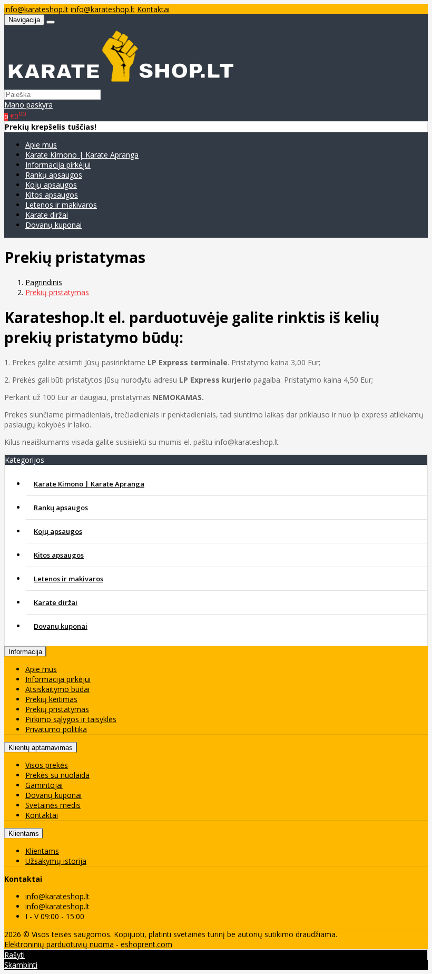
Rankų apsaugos (53, 175)
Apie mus (41, 145)
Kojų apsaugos (51, 185)
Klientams (23, 833)
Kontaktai (153, 9)
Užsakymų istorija (55, 861)
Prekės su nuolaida (57, 775)
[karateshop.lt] (122, 84)
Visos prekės (46, 765)
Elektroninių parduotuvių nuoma (59, 944)
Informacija (25, 652)
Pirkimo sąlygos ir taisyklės (70, 719)
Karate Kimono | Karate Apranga (82, 155)
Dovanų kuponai (53, 225)
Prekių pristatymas (57, 709)
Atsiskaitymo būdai (57, 689)
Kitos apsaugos (51, 195)
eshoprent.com (146, 944)
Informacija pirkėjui (58, 165)
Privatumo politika (56, 729)
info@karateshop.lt (36, 9)
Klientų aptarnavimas (40, 748)
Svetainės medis (53, 805)
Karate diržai (46, 215)
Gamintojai (44, 785)
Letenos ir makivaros (61, 205)
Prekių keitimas (51, 699)
